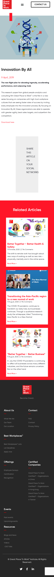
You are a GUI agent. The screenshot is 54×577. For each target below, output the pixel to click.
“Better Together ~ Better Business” (26, 354)
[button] (22, 4)
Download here (7, 122)
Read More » (12, 263)
